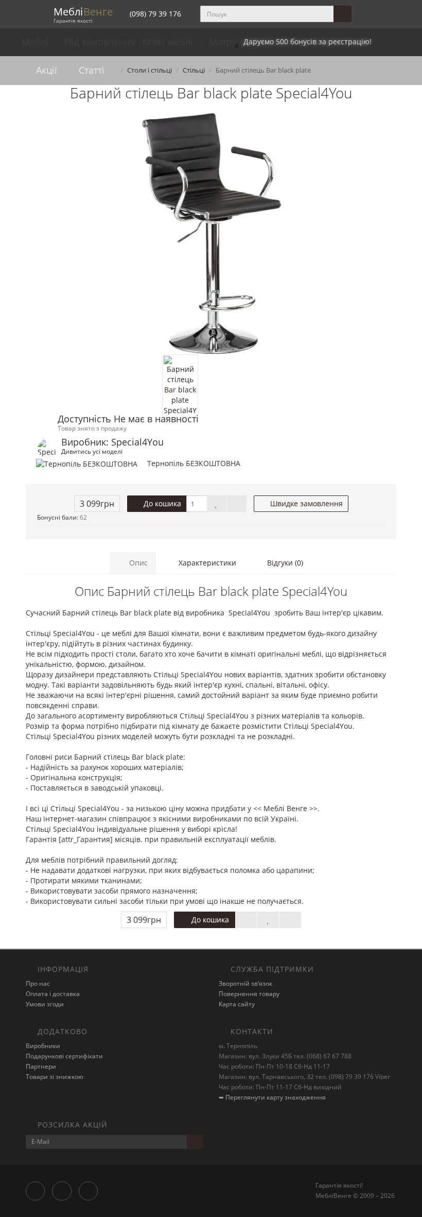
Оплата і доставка (53, 993)
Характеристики (206, 563)
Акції (45, 70)
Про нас (38, 983)
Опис (137, 563)
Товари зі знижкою (54, 1076)
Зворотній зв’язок (245, 983)
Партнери (41, 1066)
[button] (300, 42)
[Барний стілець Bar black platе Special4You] (211, 233)
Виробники (43, 1045)
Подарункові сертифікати (64, 1056)
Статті (90, 70)
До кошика (161, 503)
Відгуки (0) (284, 563)
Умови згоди (45, 1004)
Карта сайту (237, 1004)
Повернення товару (249, 993)
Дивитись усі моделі (91, 451)
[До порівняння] (237, 503)
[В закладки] (216, 503)
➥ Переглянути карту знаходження (272, 1097)
